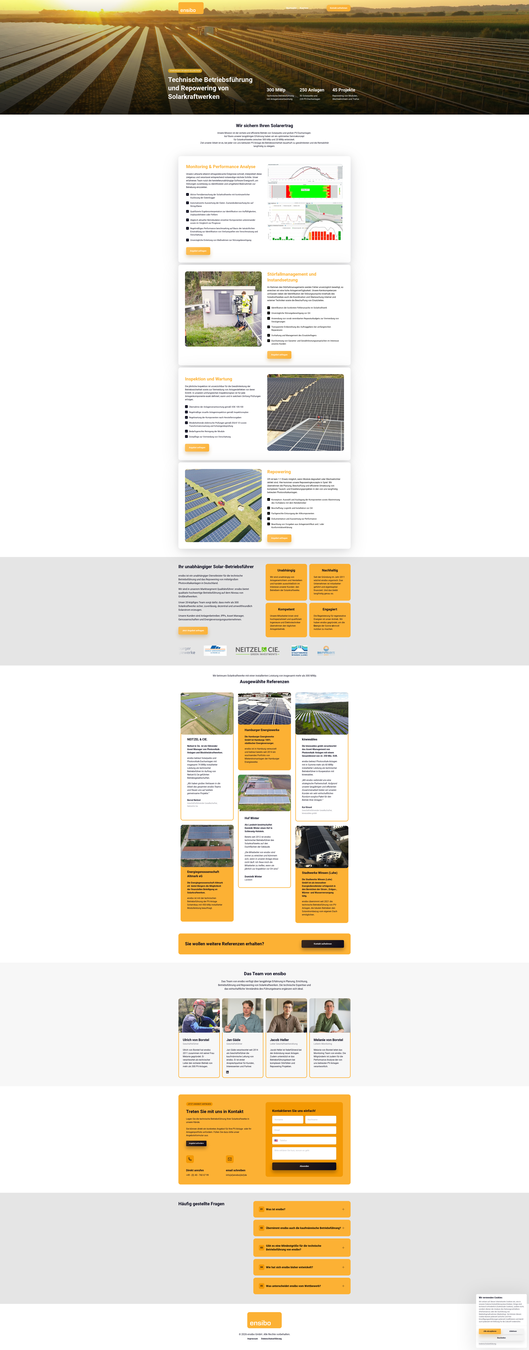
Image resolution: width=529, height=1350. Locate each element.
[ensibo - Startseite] (191, 8)
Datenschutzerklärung (487, 1344)
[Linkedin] (228, 1072)
